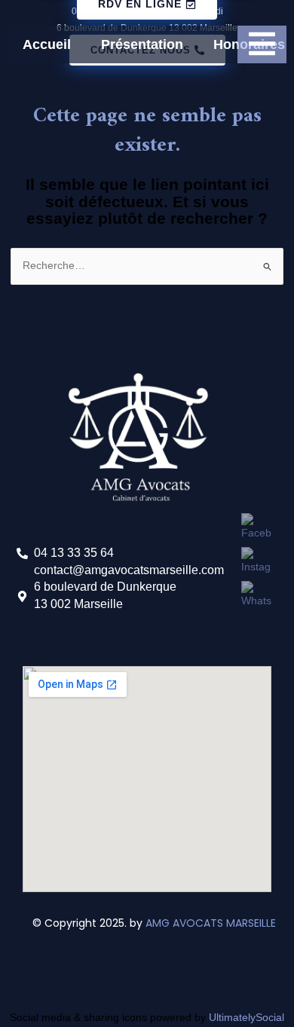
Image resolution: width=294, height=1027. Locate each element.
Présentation (142, 44)
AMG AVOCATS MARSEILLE (212, 923)
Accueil (47, 44)
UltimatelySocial (246, 1017)
